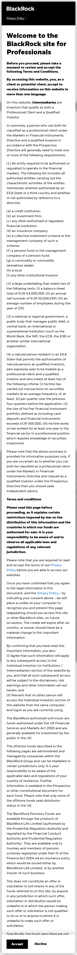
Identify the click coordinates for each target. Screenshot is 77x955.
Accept (17, 944)
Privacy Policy (47, 593)
